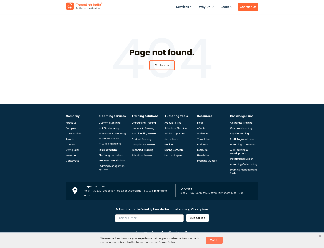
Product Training (141, 139)
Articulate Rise (173, 122)
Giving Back (72, 150)
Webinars (202, 133)
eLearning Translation (242, 144)
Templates (203, 139)
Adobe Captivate (175, 133)
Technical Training (142, 150)
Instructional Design (241, 159)
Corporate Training (241, 122)
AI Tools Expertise (111, 143)
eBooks (201, 128)
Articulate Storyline (176, 128)
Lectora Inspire (173, 155)
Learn (224, 7)
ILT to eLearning (110, 128)
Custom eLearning (109, 122)
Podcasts (202, 144)
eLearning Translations (112, 160)
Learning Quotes (207, 160)
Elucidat (169, 144)
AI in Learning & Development (239, 151)
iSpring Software (174, 150)
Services (182, 7)
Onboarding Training (144, 122)
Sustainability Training (144, 133)
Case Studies (73, 133)
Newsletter (203, 155)
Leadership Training (143, 128)
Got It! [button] (214, 240)
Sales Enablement (142, 155)
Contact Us (248, 7)
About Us (71, 122)
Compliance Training (144, 144)
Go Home (162, 65)
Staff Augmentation (111, 155)
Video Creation (110, 138)
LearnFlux (202, 150)
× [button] (320, 236)
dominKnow (171, 139)
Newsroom (72, 155)
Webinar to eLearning (114, 133)
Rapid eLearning (108, 149)
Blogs (200, 122)
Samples (71, 128)
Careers (70, 144)
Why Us (204, 7)
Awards (70, 139)
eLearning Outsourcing (243, 164)
